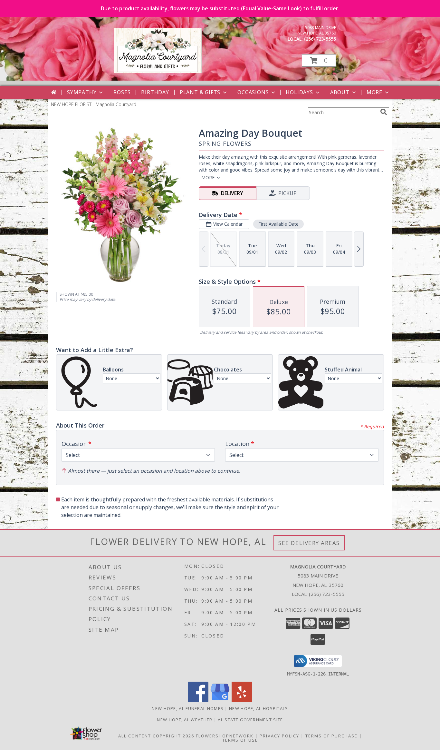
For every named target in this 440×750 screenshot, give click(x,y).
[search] (383, 111)
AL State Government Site (250, 720)
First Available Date (278, 224)
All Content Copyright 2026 (156, 736)
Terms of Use (240, 740)
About (339, 92)
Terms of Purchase (331, 736)
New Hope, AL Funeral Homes (188, 708)
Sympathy (81, 92)
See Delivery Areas (309, 543)
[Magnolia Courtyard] (158, 71)
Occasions (253, 92)
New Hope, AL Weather (184, 720)
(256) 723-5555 (320, 39)
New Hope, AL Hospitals (258, 708)
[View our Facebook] (198, 700)
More (374, 92)
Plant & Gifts (200, 92)
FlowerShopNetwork (224, 736)
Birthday (155, 92)
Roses (121, 92)
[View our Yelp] (242, 700)
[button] (319, 60)
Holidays (299, 92)
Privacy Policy (279, 736)
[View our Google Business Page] (220, 700)
